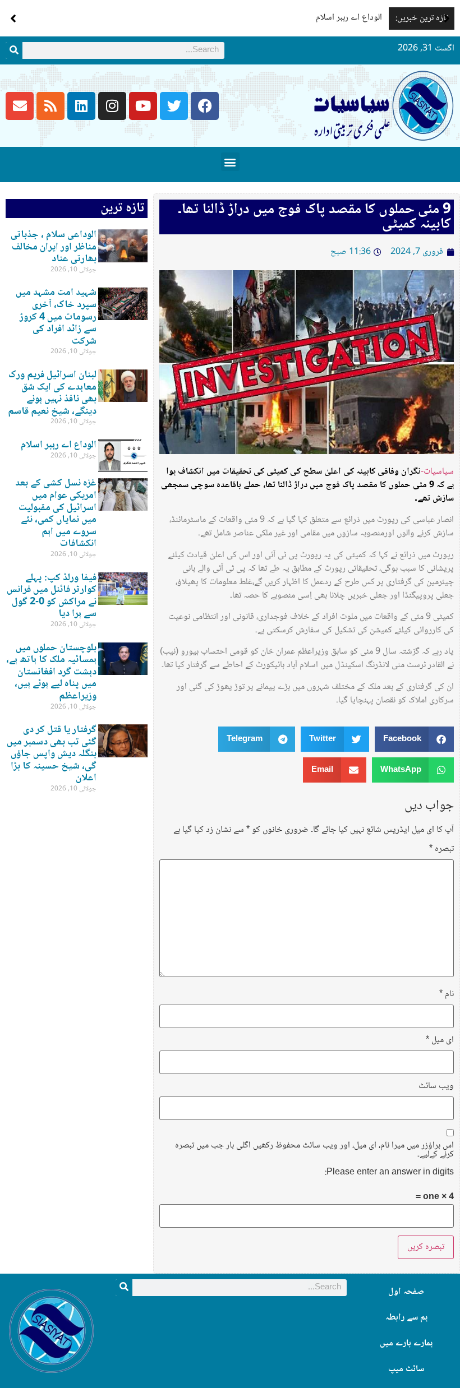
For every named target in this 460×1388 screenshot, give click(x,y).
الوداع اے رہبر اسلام (349, 17)
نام (446, 994)
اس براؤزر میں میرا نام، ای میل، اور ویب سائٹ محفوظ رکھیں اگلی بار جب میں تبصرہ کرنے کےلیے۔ (314, 1150)
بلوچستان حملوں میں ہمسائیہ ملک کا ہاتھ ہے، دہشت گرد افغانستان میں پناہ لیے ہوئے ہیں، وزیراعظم (51, 672)
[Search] (14, 50)
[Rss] (50, 106)
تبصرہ (441, 849)
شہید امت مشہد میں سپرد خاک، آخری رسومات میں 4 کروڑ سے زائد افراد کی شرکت (56, 316)
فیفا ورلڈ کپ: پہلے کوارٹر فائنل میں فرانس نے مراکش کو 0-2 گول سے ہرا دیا (51, 596)
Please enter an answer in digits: (389, 1172)
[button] (446, 18)
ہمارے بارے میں (406, 1343)
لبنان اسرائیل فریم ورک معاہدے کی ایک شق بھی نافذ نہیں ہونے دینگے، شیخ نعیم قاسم (52, 393)
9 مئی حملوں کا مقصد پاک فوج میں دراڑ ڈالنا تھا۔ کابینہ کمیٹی (314, 217)
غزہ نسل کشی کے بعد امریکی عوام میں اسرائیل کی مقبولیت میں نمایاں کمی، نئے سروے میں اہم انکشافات (55, 513)
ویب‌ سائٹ (436, 1086)
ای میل (440, 1040)
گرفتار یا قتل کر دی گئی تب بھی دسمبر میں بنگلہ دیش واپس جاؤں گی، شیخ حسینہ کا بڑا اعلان (51, 753)
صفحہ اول (406, 1291)
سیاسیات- (437, 471)
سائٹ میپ (406, 1369)
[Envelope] (20, 106)
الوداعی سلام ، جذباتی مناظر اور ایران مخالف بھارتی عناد (53, 246)
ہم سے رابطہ (406, 1317)
